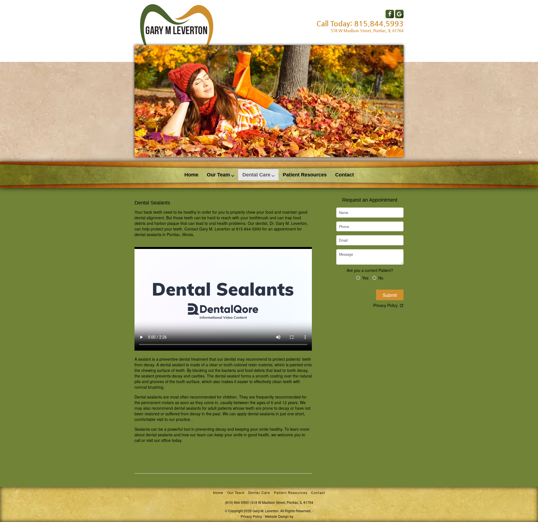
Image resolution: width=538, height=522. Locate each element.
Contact (344, 175)
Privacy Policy (385, 305)
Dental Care (256, 175)
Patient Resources (305, 175)
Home (191, 175)
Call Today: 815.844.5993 (360, 23)
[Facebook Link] (390, 14)
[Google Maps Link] (399, 14)
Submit (390, 295)
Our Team (218, 175)
